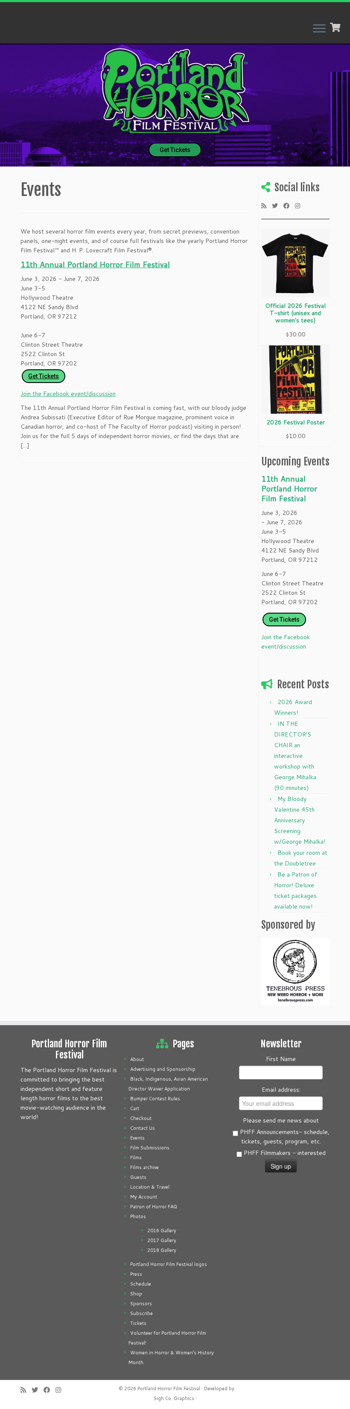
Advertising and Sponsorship (162, 1069)
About (137, 1059)
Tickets (138, 1323)
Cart (134, 1108)
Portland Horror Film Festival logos (168, 1264)
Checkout (141, 1118)
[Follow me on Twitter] (277, 205)
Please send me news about (281, 1120)
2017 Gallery (161, 1240)
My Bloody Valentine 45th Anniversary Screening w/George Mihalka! (299, 820)
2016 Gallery (161, 1230)
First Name (281, 1059)
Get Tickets (175, 149)
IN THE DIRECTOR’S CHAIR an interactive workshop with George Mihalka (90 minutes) (295, 755)
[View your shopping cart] (336, 26)
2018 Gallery (161, 1250)
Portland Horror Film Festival (168, 1388)
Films (136, 1157)
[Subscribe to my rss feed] (266, 205)
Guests (138, 1177)
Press (136, 1274)
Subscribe (141, 1313)
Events (137, 1137)
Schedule (140, 1283)
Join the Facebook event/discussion (68, 393)
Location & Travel (149, 1187)
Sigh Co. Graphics (174, 1398)
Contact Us (142, 1128)
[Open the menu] (319, 29)
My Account (143, 1196)
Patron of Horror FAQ (153, 1206)
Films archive (144, 1167)
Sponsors (141, 1303)
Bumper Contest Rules (155, 1098)
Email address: (281, 1089)
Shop (136, 1293)
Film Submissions (149, 1147)
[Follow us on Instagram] (300, 205)
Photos (138, 1216)
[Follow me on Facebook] (289, 205)
